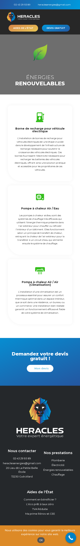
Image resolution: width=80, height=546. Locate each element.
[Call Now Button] (70, 537)
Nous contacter (22, 451)
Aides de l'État (40, 492)
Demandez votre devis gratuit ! (40, 356)
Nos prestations (58, 453)
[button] (75, 17)
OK (41, 540)
